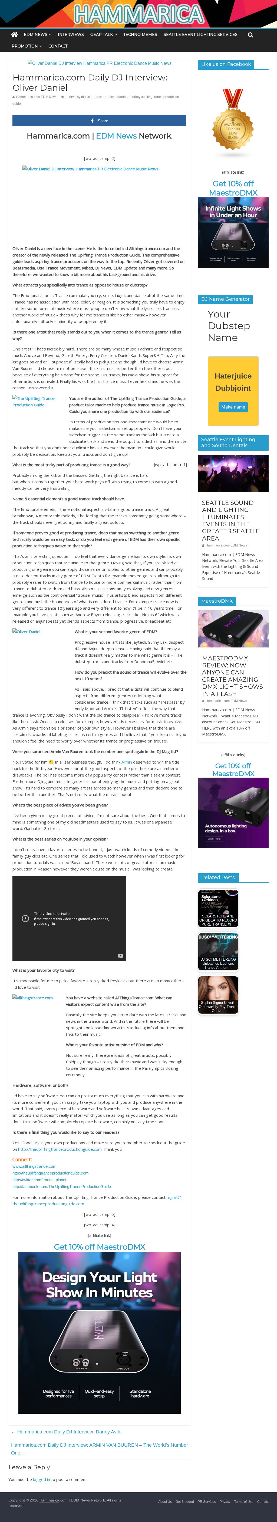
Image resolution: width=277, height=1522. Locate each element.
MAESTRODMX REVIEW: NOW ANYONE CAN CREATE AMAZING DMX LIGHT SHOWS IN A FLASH (232, 676)
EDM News (116, 135)
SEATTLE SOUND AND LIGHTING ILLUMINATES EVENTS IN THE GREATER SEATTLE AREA (231, 520)
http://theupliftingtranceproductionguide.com (60, 1149)
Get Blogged (185, 1502)
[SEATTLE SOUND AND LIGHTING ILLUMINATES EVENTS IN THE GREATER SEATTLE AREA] (233, 457)
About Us (165, 1502)
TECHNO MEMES (140, 34)
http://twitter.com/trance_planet (39, 1179)
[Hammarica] (138, 3)
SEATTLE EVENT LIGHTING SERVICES (201, 34)
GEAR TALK (101, 34)
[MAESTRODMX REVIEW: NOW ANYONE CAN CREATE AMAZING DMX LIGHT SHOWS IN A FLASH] (233, 613)
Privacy (225, 1502)
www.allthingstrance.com (34, 1166)
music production (93, 97)
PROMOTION (25, 46)
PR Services (207, 1502)
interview (72, 97)
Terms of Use (243, 1502)
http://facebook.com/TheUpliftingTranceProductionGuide (61, 1186)
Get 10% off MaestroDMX (99, 1246)
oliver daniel (117, 97)
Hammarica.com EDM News (36, 97)
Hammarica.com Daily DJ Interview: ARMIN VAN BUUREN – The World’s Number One (99, 1449)
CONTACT (57, 46)
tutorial (134, 97)
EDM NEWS (35, 34)
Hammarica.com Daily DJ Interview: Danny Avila (66, 1432)
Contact (263, 1502)
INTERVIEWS (71, 34)
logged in (41, 1479)
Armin (126, 762)
